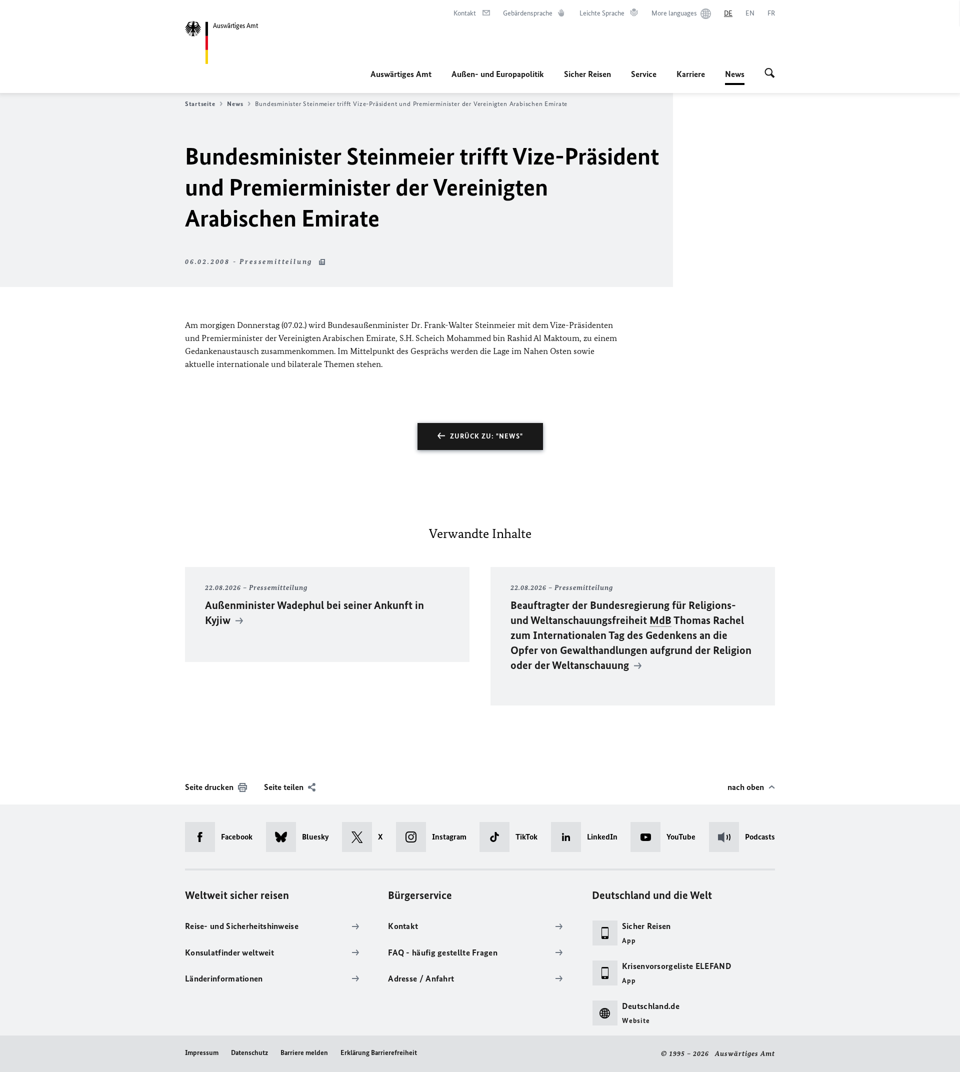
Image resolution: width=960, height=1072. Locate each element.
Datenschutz (249, 1052)
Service (643, 74)
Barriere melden (304, 1052)
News (734, 77)
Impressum (201, 1052)
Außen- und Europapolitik (498, 74)
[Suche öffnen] (769, 74)
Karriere (690, 74)
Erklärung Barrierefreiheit (378, 1052)
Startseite (200, 104)
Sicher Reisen (587, 74)
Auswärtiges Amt (401, 74)
